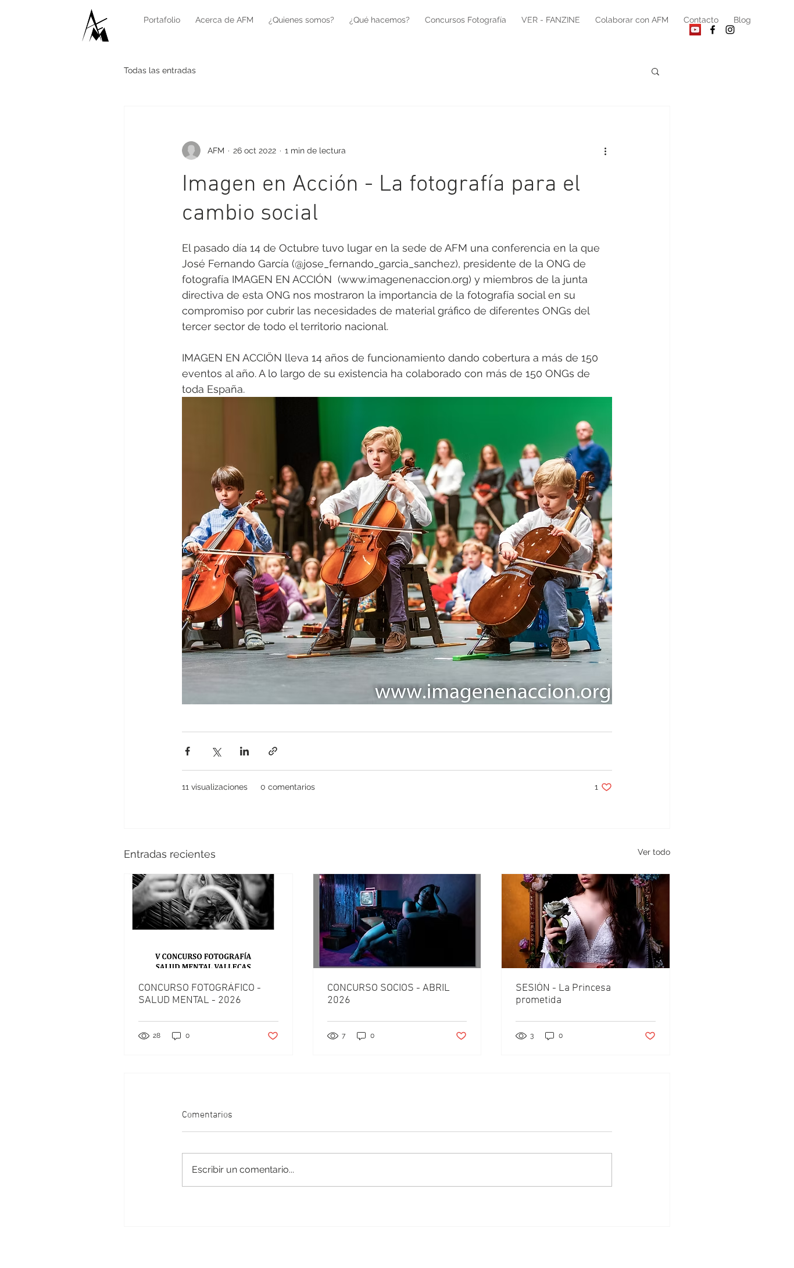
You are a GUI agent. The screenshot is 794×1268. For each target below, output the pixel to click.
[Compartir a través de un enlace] (272, 751)
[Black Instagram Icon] (730, 29)
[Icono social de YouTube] (695, 29)
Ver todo (654, 852)
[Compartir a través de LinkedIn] (244, 751)
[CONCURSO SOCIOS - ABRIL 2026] (397, 921)
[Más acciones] (605, 150)
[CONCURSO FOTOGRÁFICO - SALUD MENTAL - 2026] (208, 921)
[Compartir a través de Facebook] (187, 751)
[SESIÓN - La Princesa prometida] (586, 921)
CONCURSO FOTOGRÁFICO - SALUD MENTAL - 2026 (199, 994)
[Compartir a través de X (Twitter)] (215, 751)
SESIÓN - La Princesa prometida (563, 994)
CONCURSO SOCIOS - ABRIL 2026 (388, 994)
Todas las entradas (160, 70)
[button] (655, 71)
